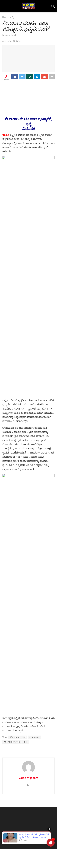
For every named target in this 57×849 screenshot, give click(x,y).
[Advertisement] (28, 87)
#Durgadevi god (18, 737)
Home (5, 17)
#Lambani (34, 737)
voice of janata (28, 778)
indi (25, 742)
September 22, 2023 (11, 41)
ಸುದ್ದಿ (11, 17)
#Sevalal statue (12, 742)
